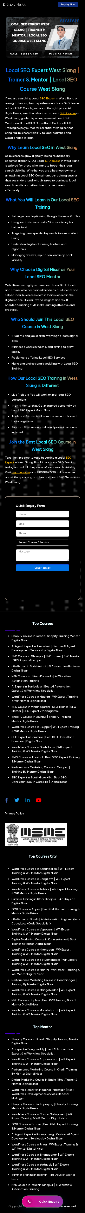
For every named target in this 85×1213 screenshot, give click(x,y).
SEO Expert (47, 98)
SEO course (52, 161)
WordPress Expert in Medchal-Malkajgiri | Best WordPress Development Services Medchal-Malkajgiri (43, 1094)
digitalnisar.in (21, 472)
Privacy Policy (14, 813)
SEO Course (68, 113)
